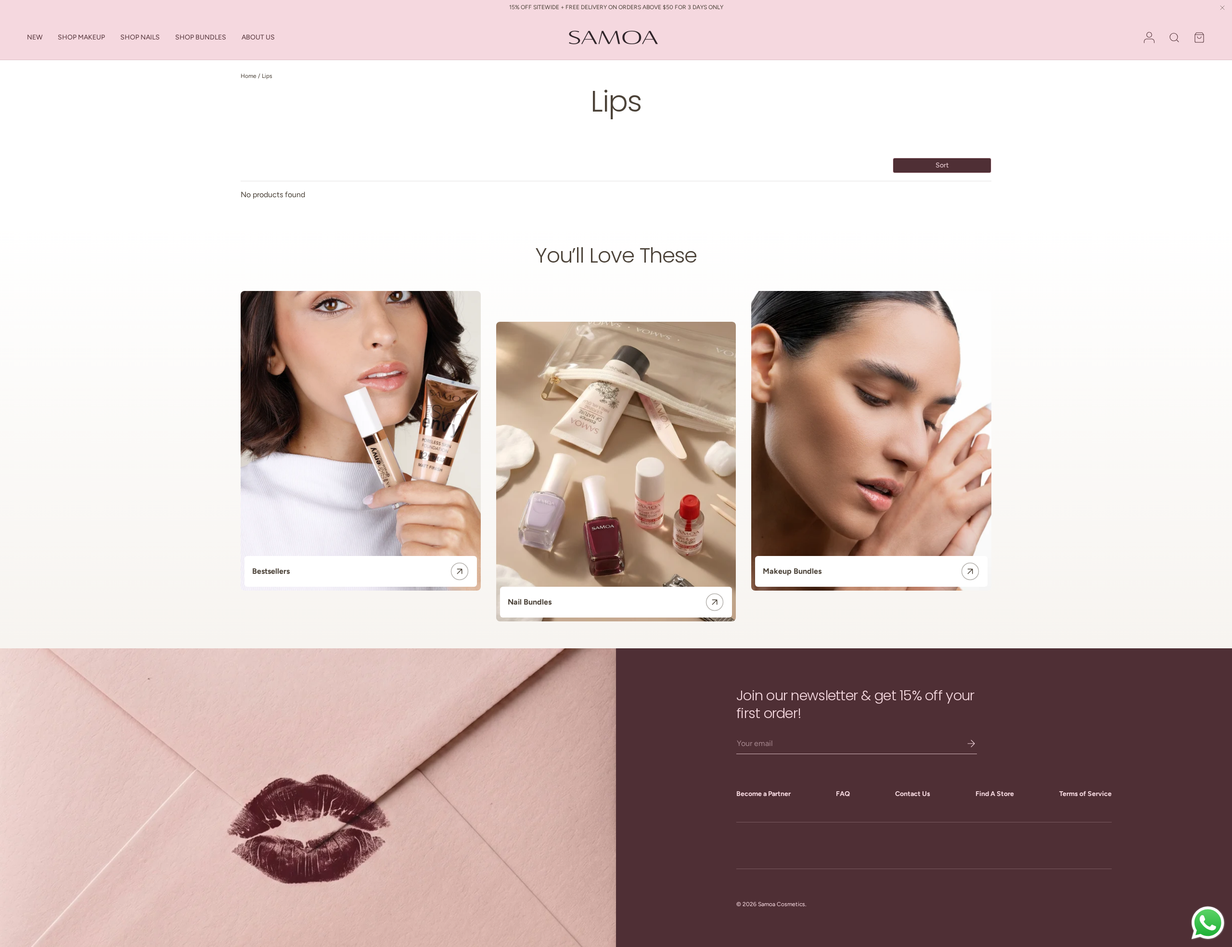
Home (249, 76)
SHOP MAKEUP (81, 37)
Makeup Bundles (792, 571)
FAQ (843, 794)
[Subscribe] (964, 743)
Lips (267, 76)
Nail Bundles (530, 601)
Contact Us (912, 794)
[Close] (1222, 8)
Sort (942, 165)
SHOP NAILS (140, 37)
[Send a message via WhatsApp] (1208, 923)
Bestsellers (271, 571)
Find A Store (994, 794)
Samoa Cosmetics (781, 904)
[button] (1199, 37)
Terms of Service (1085, 794)
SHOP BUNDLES (200, 37)
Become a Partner (763, 794)
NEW (34, 37)
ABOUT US (258, 37)
